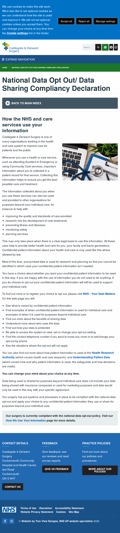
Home (4, 67)
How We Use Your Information (26, 420)
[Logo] (20, 47)
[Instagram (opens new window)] (11, 521)
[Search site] (98, 47)
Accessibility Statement (69, 508)
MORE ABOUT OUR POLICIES (100, 470)
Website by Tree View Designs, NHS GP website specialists (57, 521)
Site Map (74, 512)
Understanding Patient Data (91, 357)
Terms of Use (28, 508)
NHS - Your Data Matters (99, 294)
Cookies (61, 512)
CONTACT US (12, 486)
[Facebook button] (111, 47)
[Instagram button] (116, 47)
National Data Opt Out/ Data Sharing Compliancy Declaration (40, 67)
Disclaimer (45, 508)
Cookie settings (17, 33)
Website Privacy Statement (36, 512)
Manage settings (105, 21)
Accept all (66, 21)
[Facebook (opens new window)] (5, 521)
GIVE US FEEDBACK (57, 469)
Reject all (84, 21)
